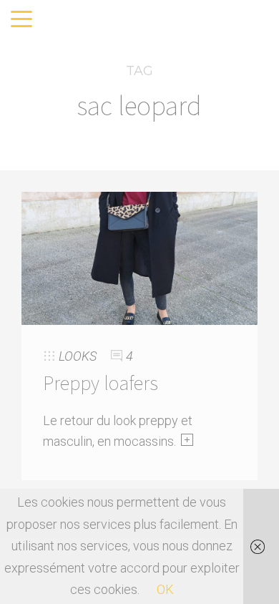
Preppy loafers (100, 383)
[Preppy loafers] (139, 256)
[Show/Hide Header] (21, 20)
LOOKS (78, 356)
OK (165, 589)
